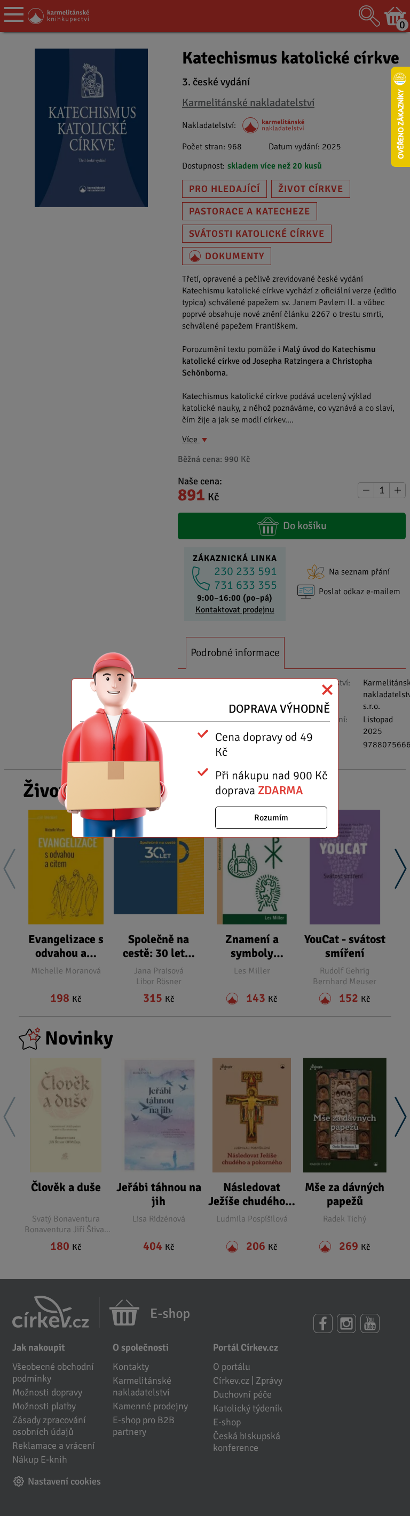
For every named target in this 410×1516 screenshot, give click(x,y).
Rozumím (271, 817)
